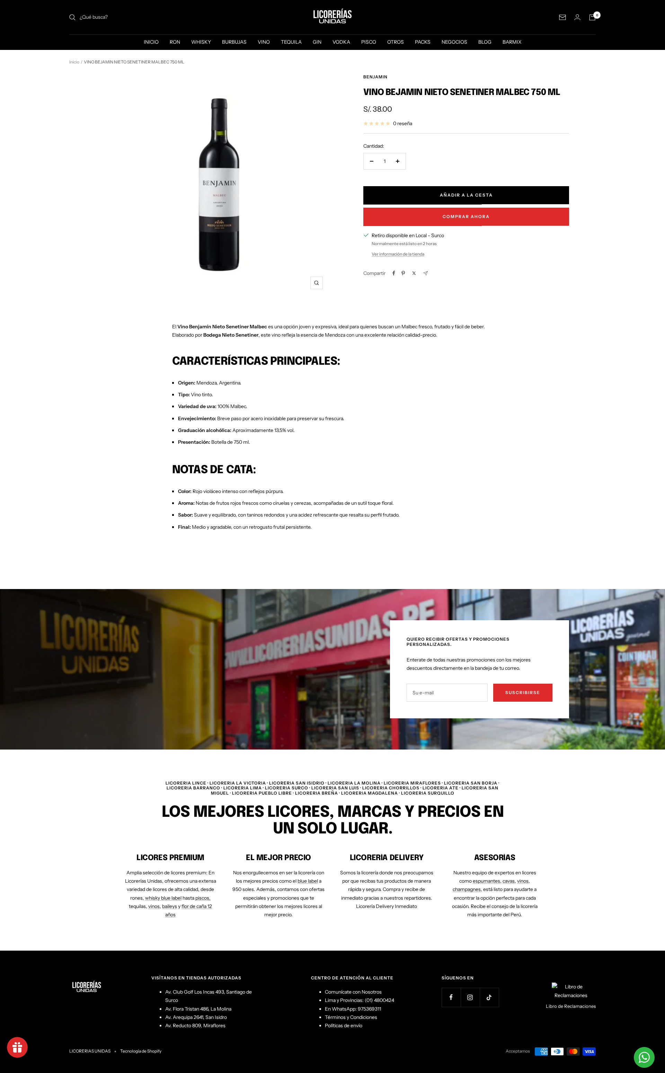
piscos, (203, 898)
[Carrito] (592, 17)
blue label (308, 881)
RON (175, 42)
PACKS (423, 42)
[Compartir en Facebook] (393, 273)
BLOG (484, 42)
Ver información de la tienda (398, 254)
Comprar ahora (466, 216)
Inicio (74, 61)
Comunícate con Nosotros (353, 992)
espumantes (486, 881)
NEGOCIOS (454, 42)
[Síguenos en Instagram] (470, 997)
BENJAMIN (375, 76)
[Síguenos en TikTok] (489, 997)
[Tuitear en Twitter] (414, 273)
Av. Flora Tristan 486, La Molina (198, 1009)
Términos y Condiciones (351, 1017)
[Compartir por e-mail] (425, 273)
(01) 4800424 (379, 1000)
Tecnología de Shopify (140, 1051)
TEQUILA (291, 42)
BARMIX (512, 42)
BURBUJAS (234, 42)
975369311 (369, 1009)
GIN (317, 42)
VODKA (341, 42)
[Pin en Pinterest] (403, 273)
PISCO (368, 42)
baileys (169, 906)
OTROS (395, 42)
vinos (154, 906)
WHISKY (201, 42)
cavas (509, 881)
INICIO (151, 42)
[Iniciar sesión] (577, 17)
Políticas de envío (343, 1025)
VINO (264, 42)
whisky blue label (163, 898)
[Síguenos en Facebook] (451, 997)
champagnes (467, 889)
